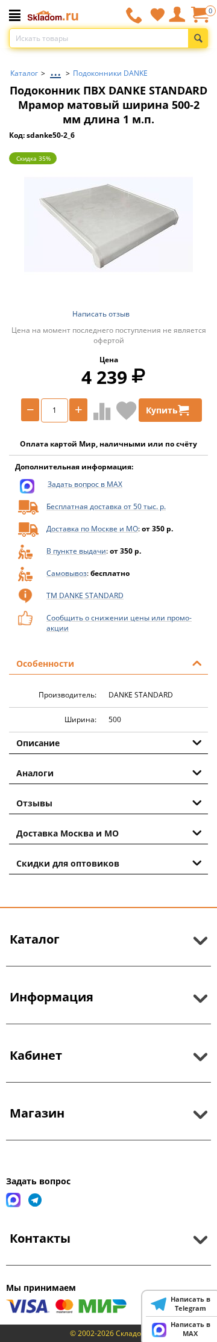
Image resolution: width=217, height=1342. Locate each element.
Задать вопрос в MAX (85, 484)
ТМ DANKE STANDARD (85, 595)
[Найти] (198, 38)
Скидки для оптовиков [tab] (67, 863)
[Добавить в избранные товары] (127, 410)
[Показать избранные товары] (157, 14)
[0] (199, 19)
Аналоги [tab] (35, 773)
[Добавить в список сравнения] (99, 411)
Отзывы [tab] (34, 803)
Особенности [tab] (45, 663)
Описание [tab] (38, 743)
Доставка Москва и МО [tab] (67, 833)
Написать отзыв (101, 314)
